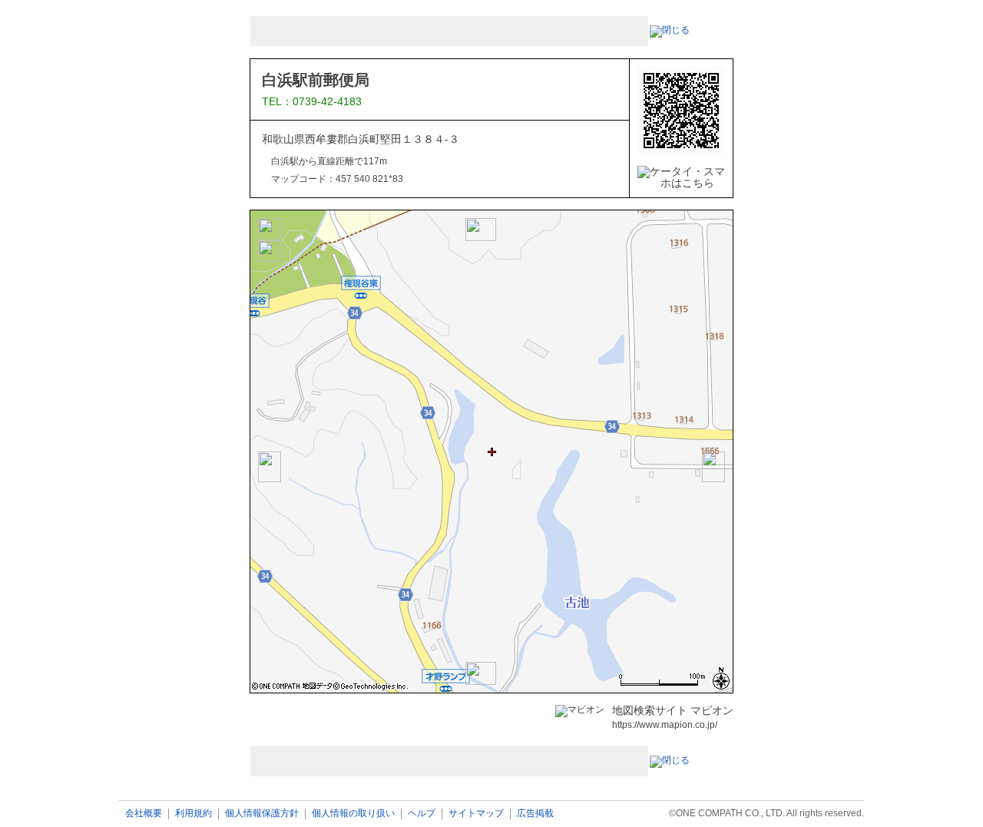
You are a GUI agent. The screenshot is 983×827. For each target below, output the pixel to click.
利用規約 (193, 814)
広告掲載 (535, 814)
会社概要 (143, 814)
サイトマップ (476, 814)
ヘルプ (421, 814)
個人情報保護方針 (262, 814)
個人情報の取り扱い (353, 814)
